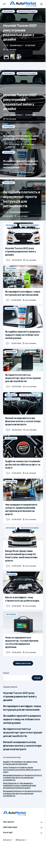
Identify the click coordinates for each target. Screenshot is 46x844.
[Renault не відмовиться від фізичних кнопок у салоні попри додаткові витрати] (23, 403)
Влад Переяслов (9, 783)
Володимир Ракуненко (12, 775)
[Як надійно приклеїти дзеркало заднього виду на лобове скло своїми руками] (23, 163)
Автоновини (8, 73)
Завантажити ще (23, 663)
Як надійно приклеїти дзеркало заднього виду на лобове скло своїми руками (22, 719)
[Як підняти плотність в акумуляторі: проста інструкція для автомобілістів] (23, 199)
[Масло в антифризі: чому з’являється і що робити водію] (23, 583)
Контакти (7, 840)
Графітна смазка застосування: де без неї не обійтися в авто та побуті (22, 769)
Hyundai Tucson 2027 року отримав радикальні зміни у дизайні (20, 696)
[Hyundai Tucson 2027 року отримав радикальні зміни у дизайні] (23, 96)
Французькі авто (12, 399)
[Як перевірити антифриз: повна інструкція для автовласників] (23, 35)
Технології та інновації (27, 73)
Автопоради (9, 11)
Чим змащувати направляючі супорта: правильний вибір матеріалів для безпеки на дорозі (19, 785)
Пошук (6, 673)
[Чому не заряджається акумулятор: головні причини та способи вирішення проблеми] (23, 623)
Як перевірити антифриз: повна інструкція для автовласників (22, 707)
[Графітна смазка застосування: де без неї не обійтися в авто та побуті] (23, 446)
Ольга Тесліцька (10, 767)
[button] (5, 4)
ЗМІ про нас (20, 840)
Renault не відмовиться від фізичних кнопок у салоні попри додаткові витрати (22, 745)
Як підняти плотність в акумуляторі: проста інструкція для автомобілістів (22, 732)
